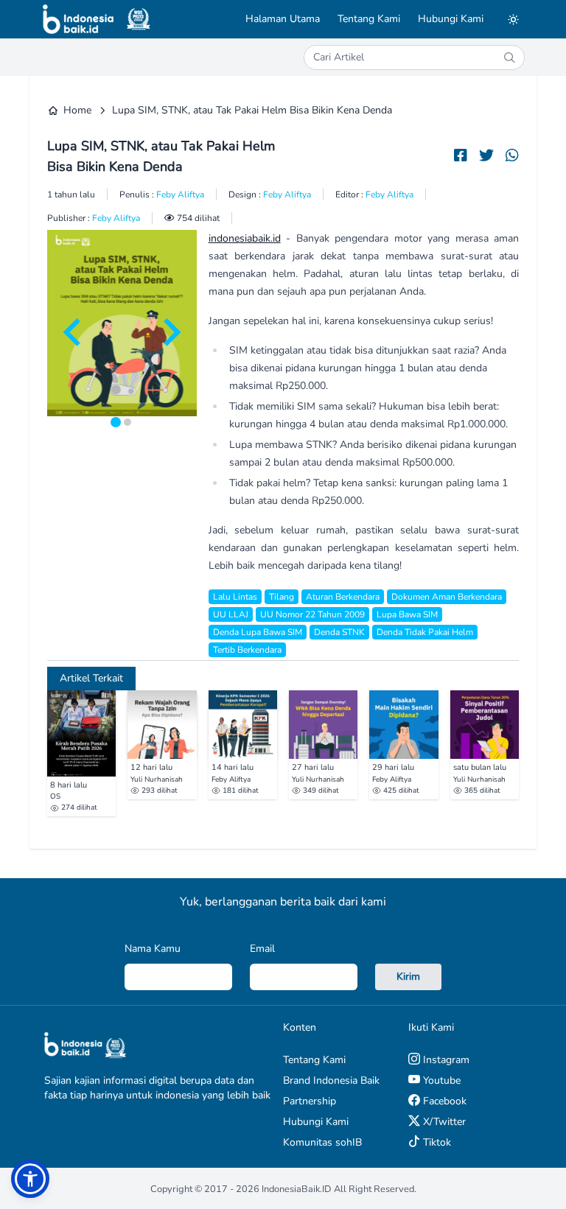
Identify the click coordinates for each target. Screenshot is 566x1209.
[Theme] (513, 19)
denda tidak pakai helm (425, 632)
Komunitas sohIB (322, 1142)
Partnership (309, 1101)
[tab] (116, 422)
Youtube (440, 1080)
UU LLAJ (230, 614)
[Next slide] (170, 332)
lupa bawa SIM (407, 614)
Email (262, 949)
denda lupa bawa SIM (257, 632)
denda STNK (339, 632)
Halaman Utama (282, 19)
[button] (30, 1178)
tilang (281, 597)
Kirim (408, 977)
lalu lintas (235, 597)
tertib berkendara (247, 650)
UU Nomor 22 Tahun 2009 (312, 614)
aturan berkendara (343, 597)
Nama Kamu (153, 949)
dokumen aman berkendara (446, 597)
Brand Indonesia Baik (331, 1080)
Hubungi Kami (450, 19)
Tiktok (435, 1142)
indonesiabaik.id (245, 238)
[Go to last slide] (73, 332)
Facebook (443, 1101)
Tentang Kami (369, 19)
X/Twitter (443, 1122)
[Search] (509, 57)
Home (77, 110)
